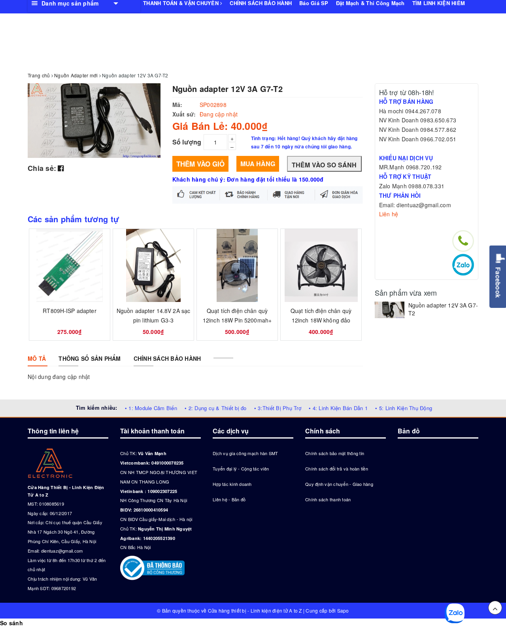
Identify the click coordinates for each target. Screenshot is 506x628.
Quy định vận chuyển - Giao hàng (339, 484)
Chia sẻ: (42, 168)
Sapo (343, 610)
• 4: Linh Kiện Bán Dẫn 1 (338, 408)
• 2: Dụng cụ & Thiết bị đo (216, 408)
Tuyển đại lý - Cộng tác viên (241, 468)
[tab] (37, 358)
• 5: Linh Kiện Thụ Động (403, 408)
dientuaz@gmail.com (62, 550)
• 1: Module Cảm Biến (151, 408)
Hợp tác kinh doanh (232, 484)
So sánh (11, 623)
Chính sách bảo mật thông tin (334, 453)
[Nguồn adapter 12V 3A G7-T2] (389, 310)
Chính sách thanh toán (328, 499)
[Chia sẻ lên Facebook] (61, 168)
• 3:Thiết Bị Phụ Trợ (277, 408)
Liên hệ (388, 214)
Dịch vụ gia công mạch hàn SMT (245, 453)
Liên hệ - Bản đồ (229, 499)
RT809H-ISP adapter (69, 311)
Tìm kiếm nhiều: (96, 407)
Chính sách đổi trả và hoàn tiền (336, 468)
